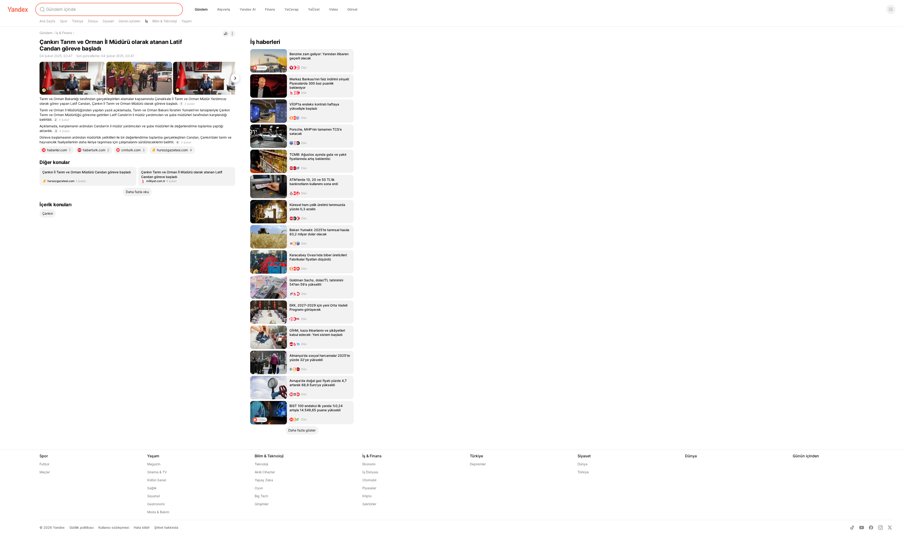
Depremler (478, 464)
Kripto (367, 496)
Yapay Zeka (264, 480)
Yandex (59, 527)
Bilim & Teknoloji (164, 21)
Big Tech (261, 496)
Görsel (352, 9)
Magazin (153, 464)
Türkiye (77, 21)
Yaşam (187, 21)
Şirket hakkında (166, 527)
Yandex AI (248, 9)
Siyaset (108, 21)
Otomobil (369, 480)
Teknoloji (261, 464)
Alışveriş (223, 9)
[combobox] (109, 9)
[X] (890, 527)
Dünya (93, 21)
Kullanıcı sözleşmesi (113, 527)
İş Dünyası (370, 472)
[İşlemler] (232, 33)
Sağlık (152, 488)
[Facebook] (871, 527)
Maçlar (45, 472)
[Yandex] (18, 9)
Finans (270, 9)
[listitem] (88, 176)
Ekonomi (368, 464)
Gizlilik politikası (81, 527)
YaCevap (292, 9)
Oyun (259, 488)
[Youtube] (861, 527)
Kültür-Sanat (156, 480)
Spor (63, 21)
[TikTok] (852, 527)
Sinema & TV (157, 472)
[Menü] (890, 9)
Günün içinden (129, 21)
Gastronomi (156, 504)
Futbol (44, 464)
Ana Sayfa (47, 21)
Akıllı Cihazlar (265, 472)
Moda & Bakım (158, 512)
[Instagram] (880, 527)
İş (146, 21)
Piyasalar (369, 488)
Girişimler (262, 504)
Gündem (201, 9)
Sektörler (369, 504)
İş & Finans (63, 33)
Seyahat (153, 496)
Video (333, 9)
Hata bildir (142, 527)
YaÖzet (314, 9)
